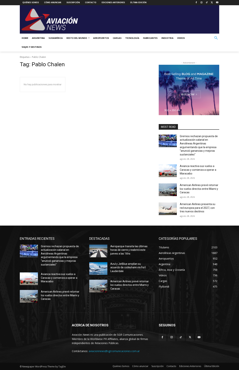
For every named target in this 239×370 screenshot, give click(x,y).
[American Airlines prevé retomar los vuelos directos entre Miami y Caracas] (168, 189)
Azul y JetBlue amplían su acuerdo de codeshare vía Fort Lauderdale (128, 267)
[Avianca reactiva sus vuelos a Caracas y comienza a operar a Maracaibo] (168, 170)
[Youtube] (217, 3)
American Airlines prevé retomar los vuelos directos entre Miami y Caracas (199, 189)
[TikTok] (207, 3)
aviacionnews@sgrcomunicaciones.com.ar (114, 351)
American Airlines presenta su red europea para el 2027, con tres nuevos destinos (197, 208)
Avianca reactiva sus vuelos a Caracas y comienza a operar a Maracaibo (198, 170)
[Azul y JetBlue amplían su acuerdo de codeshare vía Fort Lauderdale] (98, 268)
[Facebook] (196, 3)
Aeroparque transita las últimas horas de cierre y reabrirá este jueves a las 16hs (129, 250)
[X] (212, 3)
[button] (216, 38)
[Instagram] (201, 3)
